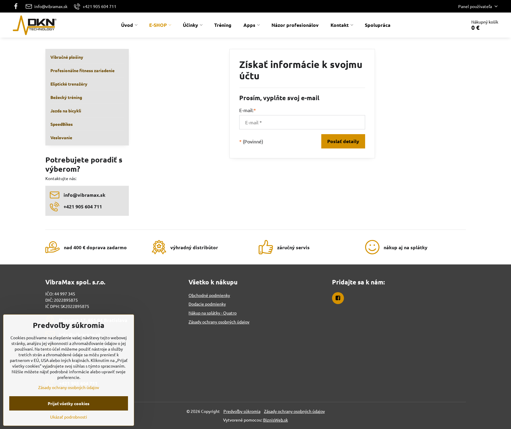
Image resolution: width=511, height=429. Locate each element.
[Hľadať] (445, 25)
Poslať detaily (343, 141)
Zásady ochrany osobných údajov (294, 411)
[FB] (18, 6)
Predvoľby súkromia (241, 411)
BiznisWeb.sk (275, 419)
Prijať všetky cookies (68, 403)
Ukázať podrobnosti (68, 416)
